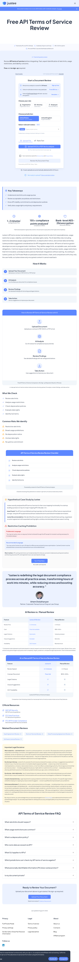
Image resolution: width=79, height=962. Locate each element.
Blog (55, 932)
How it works (19, 74)
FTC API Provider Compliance (16, 721)
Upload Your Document (39, 897)
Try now (59, 9)
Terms (36, 164)
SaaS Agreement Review (11, 734)
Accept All (63, 959)
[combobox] (41, 129)
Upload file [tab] (27, 141)
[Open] (58, 129)
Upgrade (61, 74)
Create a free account (45, 901)
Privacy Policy (49, 155)
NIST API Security (11, 710)
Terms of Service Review (33, 734)
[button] (39, 822)
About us (56, 924)
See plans (54, 94)
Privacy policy (32, 928)
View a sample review (47, 175)
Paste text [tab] (40, 141)
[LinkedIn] (3, 945)
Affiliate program (59, 935)
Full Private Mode (32, 93)
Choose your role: (25, 101)
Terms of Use (40, 155)
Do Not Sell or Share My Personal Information (13, 933)
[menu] (75, 3)
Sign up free (55, 85)
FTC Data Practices (12, 715)
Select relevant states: (26, 125)
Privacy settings (7, 928)
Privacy (32, 164)
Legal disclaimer (33, 932)
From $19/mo (53, 89)
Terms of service (33, 924)
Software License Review (12, 739)
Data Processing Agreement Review (59, 734)
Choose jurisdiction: (25, 114)
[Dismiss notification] (76, 9)
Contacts (56, 928)
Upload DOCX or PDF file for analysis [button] (41, 146)
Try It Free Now (39, 561)
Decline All (53, 959)
